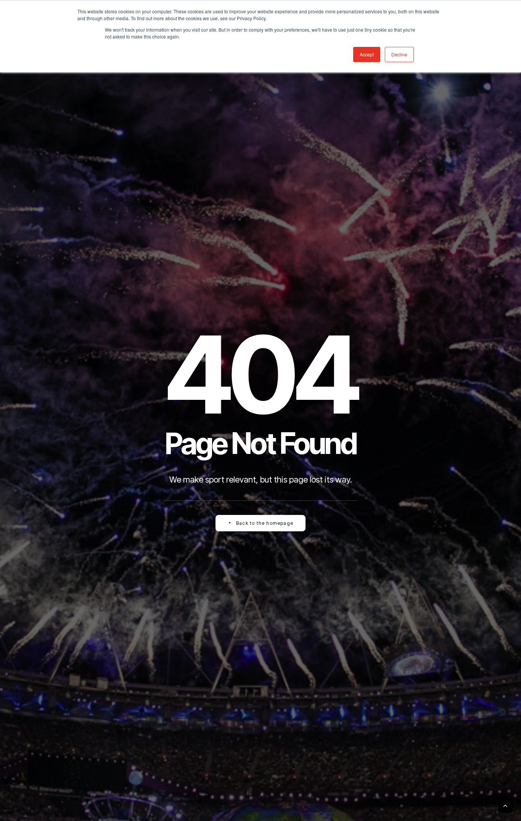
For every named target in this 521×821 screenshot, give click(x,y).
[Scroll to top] (505, 805)
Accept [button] (367, 54)
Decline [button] (399, 54)
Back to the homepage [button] (264, 523)
